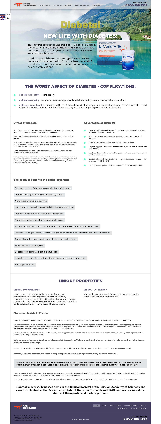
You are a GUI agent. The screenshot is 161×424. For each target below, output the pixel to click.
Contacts (143, 405)
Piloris (112, 405)
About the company (130, 405)
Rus (8, 14)
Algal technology (122, 408)
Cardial (104, 405)
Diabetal (96, 405)
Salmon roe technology (138, 408)
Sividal (119, 405)
